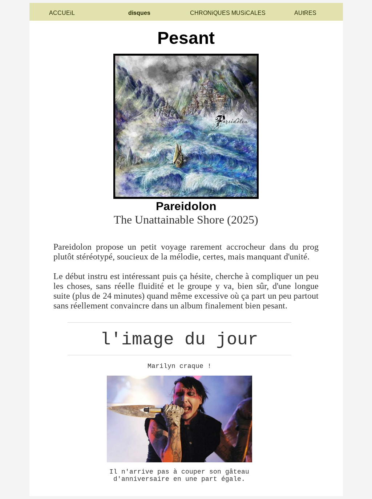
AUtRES (305, 13)
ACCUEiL (62, 13)
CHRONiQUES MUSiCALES (228, 13)
